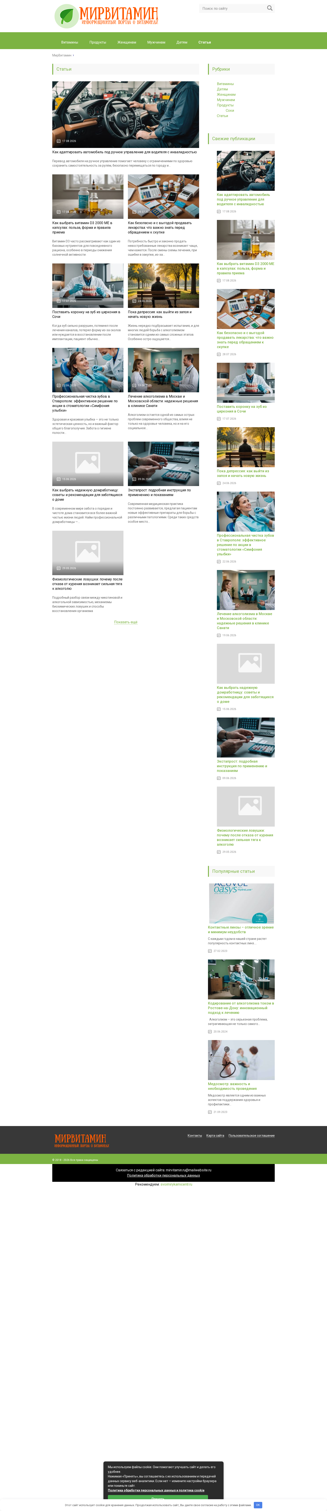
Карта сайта (215, 1135)
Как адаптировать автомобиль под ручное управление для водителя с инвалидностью (124, 152)
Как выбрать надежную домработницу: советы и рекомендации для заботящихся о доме (87, 495)
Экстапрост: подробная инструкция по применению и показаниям (242, 766)
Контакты (195, 1135)
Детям (181, 42)
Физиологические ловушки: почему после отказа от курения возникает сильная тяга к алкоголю (87, 584)
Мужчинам (156, 42)
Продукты (97, 42)
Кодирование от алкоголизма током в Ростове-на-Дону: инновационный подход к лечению (241, 1008)
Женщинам (126, 42)
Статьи (222, 116)
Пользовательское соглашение (252, 1135)
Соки (230, 110)
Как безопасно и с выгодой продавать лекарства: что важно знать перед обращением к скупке (160, 227)
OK (258, 1505)
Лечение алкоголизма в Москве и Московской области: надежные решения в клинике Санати (163, 401)
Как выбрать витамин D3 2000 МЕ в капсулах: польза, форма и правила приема (82, 227)
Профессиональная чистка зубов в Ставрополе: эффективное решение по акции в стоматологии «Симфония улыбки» (245, 544)
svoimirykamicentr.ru (176, 1184)
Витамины (69, 42)
